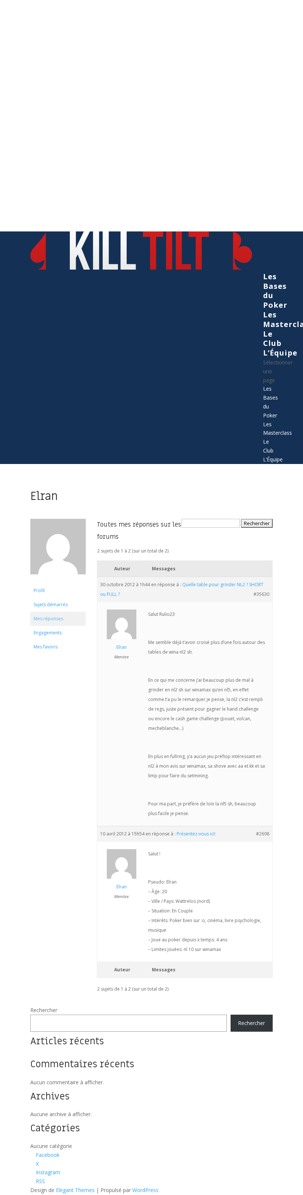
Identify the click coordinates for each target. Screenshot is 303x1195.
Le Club (272, 338)
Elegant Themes (75, 1190)
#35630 (261, 594)
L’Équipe (280, 353)
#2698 (262, 834)
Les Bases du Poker (275, 290)
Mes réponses (48, 618)
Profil (39, 590)
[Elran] (58, 580)
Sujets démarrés (51, 604)
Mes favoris (46, 647)
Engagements (48, 633)
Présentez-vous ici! (196, 834)
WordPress (145, 1190)
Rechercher (43, 1010)
